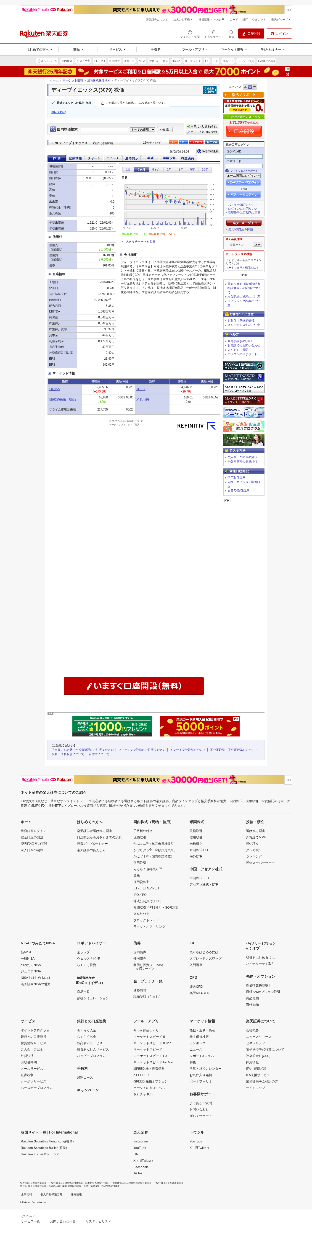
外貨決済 (27, 1056)
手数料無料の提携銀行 (242, 461)
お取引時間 (29, 1062)
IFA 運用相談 (256, 1068)
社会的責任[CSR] (258, 1056)
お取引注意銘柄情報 (240, 320)
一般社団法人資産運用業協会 (168, 1183)
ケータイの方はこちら (149, 1088)
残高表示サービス (90, 1043)
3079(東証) (58, 112)
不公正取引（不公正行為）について (234, 750)
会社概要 (252, 1030)
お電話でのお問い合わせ (243, 345)
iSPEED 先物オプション (150, 1081)
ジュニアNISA (31, 971)
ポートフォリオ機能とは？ (242, 267)
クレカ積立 (254, 850)
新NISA (26, 952)
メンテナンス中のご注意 (243, 325)
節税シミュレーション (93, 998)
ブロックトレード (146, 920)
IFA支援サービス (258, 1075)
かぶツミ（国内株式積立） (153, 856)
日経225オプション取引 (263, 992)
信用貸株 (140, 882)
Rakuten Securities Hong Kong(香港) (47, 1141)
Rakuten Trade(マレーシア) (41, 1154)
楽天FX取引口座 (238, 490)
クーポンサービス (33, 1081)
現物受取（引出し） (147, 996)
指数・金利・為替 (202, 1030)
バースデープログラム (37, 1088)
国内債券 (139, 952)
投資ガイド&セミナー (92, 843)
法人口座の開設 (32, 850)
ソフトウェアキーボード (244, 170)
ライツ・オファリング (149, 926)
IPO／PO (140, 894)
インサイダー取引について (188, 750)
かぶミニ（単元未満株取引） (155, 843)
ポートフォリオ (201, 1081)
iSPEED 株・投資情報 (149, 1068)
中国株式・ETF (201, 878)
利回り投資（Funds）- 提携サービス (149, 966)
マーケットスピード (147, 1049)
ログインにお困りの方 (243, 208)
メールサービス (32, 1068)
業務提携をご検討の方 (262, 1081)
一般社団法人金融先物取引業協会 (66, 1183)
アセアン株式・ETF (204, 884)
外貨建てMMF (256, 837)
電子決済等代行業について (265, 1049)
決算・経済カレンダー (206, 1068)
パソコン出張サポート (242, 354)
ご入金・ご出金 (32, 1049)
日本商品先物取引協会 (96, 1183)
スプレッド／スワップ (206, 958)
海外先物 (252, 1004)
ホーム (54, 80)
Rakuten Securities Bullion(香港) (44, 1148)
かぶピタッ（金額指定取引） (155, 850)
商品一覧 (83, 992)
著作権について (99, 754)
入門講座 (196, 965)
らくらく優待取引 (147, 869)
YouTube (139, 1148)
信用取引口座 (236, 477)
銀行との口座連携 (33, 1036)
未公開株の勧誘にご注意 (243, 296)
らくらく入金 (86, 1030)
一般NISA (27, 958)
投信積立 (252, 843)
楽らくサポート (201, 1116)
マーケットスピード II (149, 1036)
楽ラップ (83, 952)
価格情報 (139, 990)
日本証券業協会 (38, 1183)
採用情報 (252, 1062)
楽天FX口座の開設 (34, 843)
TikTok (138, 1173)
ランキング (254, 856)
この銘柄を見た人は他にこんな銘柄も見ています (136, 103)
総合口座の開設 (32, 837)
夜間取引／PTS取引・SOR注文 (155, 907)
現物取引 (139, 837)
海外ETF (196, 856)
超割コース (85, 1077)
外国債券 (139, 958)
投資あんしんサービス (93, 1049)
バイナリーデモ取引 (260, 964)
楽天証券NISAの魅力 (35, 984)
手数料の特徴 (143, 831)
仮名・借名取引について (68, 754)
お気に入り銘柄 (201, 1075)
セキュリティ (255, 1043)
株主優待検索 (199, 1036)
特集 (193, 1062)
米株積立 (196, 843)
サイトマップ (255, 1088)
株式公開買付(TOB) (147, 901)
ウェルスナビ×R (88, 958)
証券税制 (27, 1075)
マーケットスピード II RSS (152, 1043)
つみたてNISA (31, 965)
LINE (136, 1154)
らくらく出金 (86, 1036)
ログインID (233, 151)
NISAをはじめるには (35, 977)
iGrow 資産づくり (146, 1030)
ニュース (196, 1049)
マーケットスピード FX (150, 1056)
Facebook (140, 1167)
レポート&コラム (202, 1056)
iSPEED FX (141, 1075)
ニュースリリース (259, 1036)
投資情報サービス (33, 1043)
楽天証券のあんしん (91, 850)
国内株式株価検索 (99, 80)
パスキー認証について (243, 205)
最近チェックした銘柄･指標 (74, 103)
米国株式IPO (199, 850)
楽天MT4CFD (199, 993)
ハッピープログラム (91, 1056)
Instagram (140, 1141)
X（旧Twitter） (144, 1160)
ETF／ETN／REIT (146, 888)
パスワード (233, 161)
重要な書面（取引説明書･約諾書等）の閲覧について (244, 288)
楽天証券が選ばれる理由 (94, 831)
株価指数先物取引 (259, 985)
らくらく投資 (86, 965)
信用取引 (139, 863)
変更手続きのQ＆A (240, 341)
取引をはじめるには (204, 952)
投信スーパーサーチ (260, 863)
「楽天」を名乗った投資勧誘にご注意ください (83, 750)
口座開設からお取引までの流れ (99, 837)
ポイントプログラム (35, 1030)
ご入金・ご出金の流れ (242, 457)
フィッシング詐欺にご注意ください (142, 750)
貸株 (136, 875)
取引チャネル (143, 1094)
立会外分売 (141, 914)
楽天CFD (196, 986)
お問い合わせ (199, 1109)
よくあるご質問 (237, 349)
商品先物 (252, 998)
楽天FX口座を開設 (240, 229)
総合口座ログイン (33, 831)
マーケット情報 (72, 80)
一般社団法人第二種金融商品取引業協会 (130, 1183)
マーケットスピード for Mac (153, 1062)
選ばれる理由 (255, 831)
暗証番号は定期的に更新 (244, 212)
